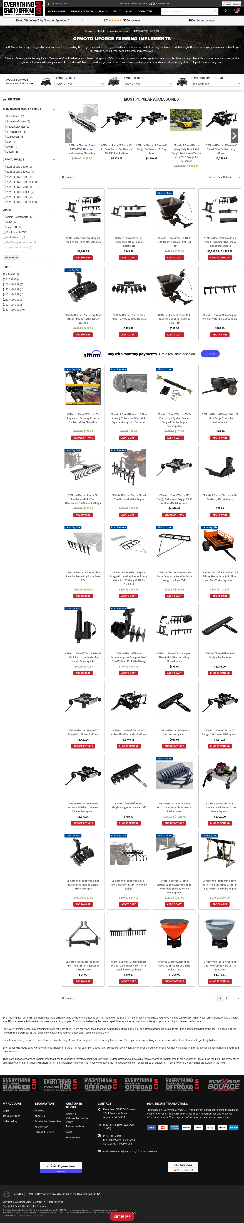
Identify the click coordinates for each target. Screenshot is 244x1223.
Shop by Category (82, 11)
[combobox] (79, 84)
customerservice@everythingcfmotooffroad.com (131, 1151)
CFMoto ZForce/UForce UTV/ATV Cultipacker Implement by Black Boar (82, 149)
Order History (10, 1121)
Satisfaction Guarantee (47, 1121)
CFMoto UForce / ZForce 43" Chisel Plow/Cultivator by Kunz (221, 149)
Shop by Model (56, 11)
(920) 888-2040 (112, 1136)
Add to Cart (83, 257)
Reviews (39, 1110)
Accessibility (73, 1137)
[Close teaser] (134, 1212)
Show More (11, 257)
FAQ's (69, 1131)
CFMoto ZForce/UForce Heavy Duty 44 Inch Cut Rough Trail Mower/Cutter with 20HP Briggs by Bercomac (186, 153)
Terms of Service (44, 1132)
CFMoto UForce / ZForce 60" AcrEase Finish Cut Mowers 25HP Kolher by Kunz (116, 149)
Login (6, 1110)
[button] (122, 1216)
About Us (39, 1116)
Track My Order (11, 1116)
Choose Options (220, 257)
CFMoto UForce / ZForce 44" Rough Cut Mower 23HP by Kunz (151, 149)
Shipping (71, 1114)
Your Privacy (41, 1126)
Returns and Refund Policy (77, 1120)
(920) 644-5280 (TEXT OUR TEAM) (118, 1126)
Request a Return (76, 1126)
